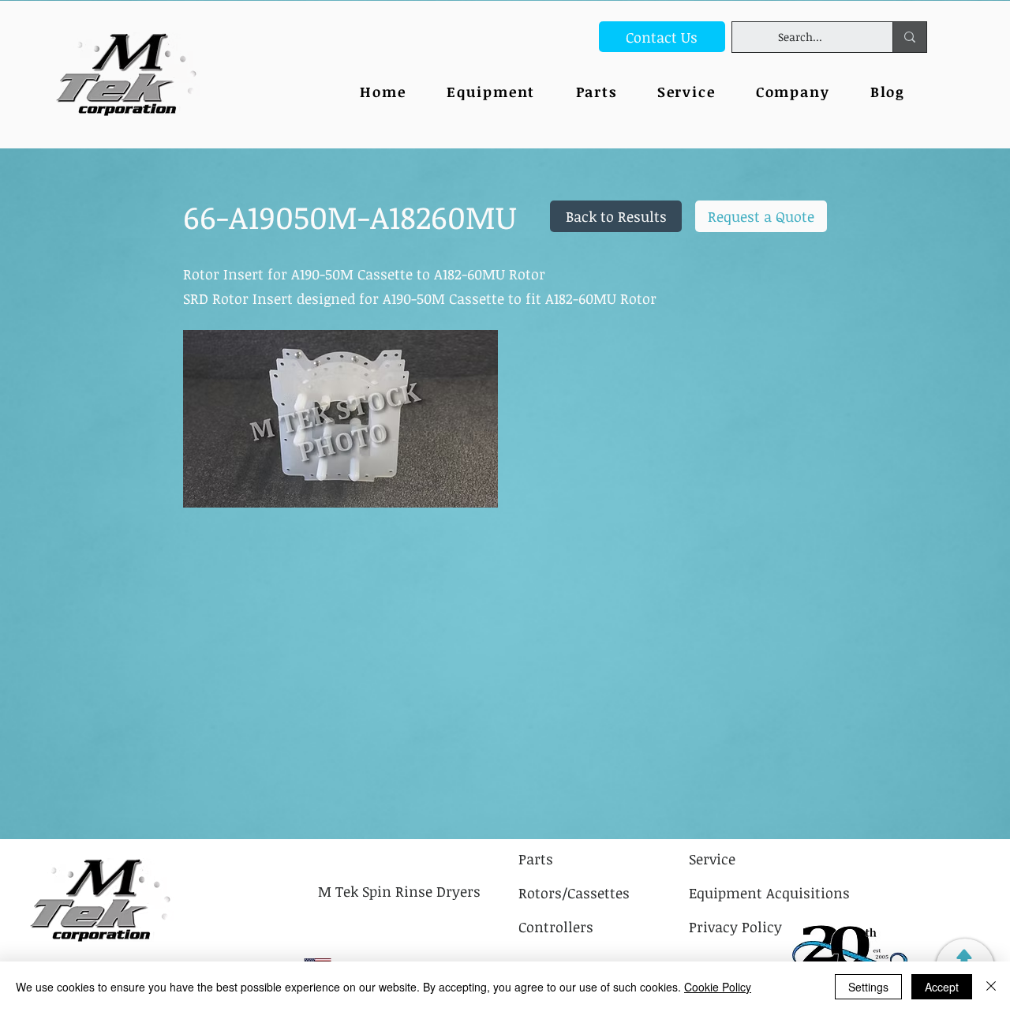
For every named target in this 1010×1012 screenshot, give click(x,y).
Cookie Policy (717, 987)
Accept (942, 987)
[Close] (991, 986)
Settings (868, 987)
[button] (793, 92)
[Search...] (909, 37)
